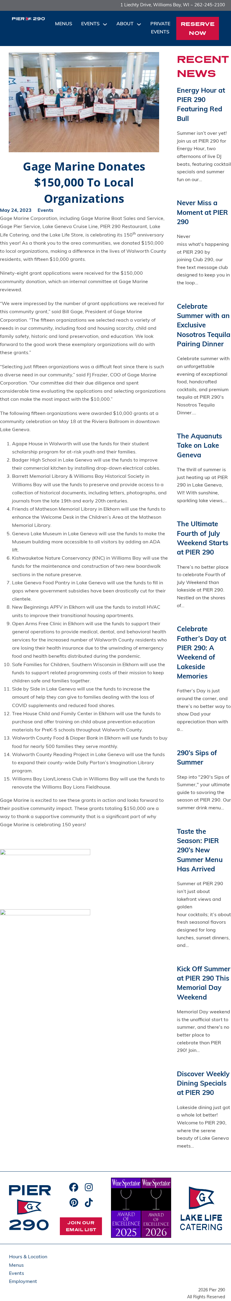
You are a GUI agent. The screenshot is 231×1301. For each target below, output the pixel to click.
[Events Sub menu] (105, 24)
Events (90, 24)
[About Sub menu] (139, 24)
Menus (63, 24)
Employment (23, 1281)
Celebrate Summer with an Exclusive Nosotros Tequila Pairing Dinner (203, 326)
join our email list (81, 1226)
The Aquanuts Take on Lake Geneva (199, 446)
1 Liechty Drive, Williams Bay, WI (154, 5)
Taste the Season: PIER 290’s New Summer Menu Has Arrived (200, 851)
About (125, 24)
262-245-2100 (209, 5)
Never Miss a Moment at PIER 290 (202, 213)
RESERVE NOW (198, 28)
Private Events (160, 28)
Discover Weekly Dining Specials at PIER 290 (203, 1084)
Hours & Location (28, 1257)
